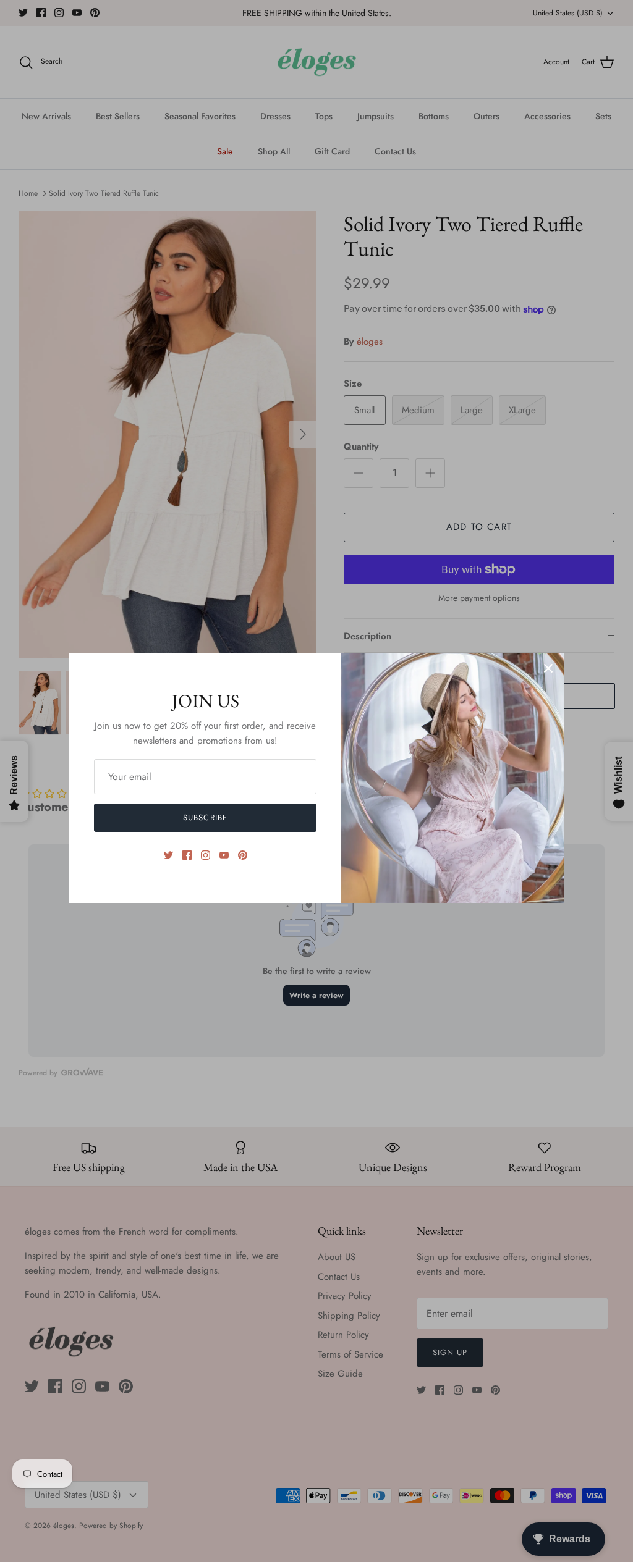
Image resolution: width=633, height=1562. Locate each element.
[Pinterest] (242, 855)
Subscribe (205, 817)
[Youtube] (224, 855)
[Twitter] (168, 855)
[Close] (548, 668)
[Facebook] (187, 855)
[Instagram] (205, 855)
